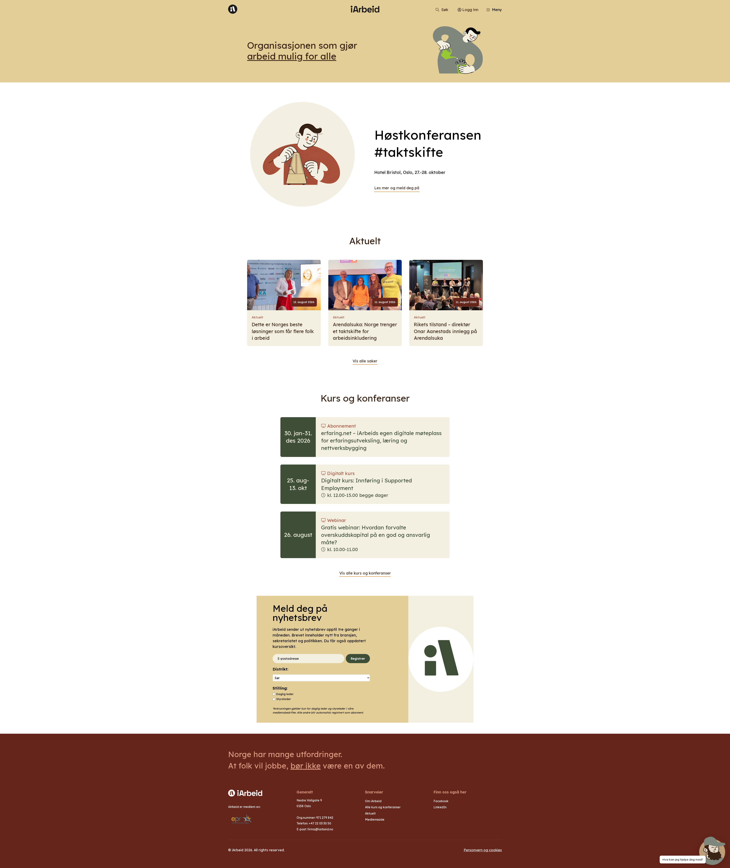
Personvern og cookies (483, 850)
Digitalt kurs (341, 473)
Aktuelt (257, 317)
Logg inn (470, 9)
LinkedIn (440, 807)
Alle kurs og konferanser (383, 807)
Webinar (336, 520)
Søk (444, 9)
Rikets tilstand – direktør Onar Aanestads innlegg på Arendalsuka (445, 331)
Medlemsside (374, 819)
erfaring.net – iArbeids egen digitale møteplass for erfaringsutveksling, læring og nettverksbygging (381, 440)
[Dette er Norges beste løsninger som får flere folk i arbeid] (284, 285)
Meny (497, 9)
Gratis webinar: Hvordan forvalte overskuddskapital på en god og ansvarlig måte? (375, 535)
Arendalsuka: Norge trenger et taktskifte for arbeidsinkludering (365, 331)
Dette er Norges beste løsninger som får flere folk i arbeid (283, 331)
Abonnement (341, 426)
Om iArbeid (373, 801)
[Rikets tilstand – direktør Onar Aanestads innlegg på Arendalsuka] (446, 285)
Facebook (440, 801)
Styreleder (283, 699)
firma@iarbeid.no (320, 829)
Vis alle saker (365, 361)
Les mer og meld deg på (396, 187)
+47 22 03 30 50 (320, 823)
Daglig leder (285, 694)
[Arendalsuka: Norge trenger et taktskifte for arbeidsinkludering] (365, 285)
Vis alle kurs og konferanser (365, 573)
